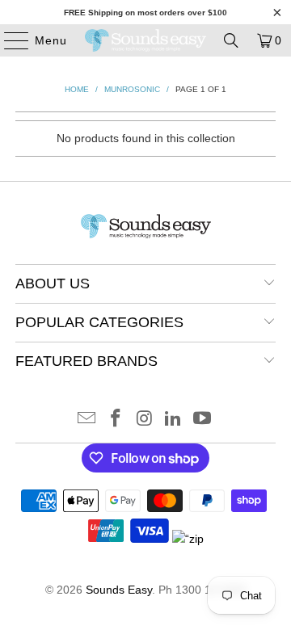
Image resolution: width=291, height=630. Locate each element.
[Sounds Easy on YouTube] (203, 420)
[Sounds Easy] (145, 40)
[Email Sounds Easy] (87, 420)
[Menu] (8, 40)
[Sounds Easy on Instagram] (145, 420)
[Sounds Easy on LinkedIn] (174, 420)
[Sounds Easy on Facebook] (115, 420)
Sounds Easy (119, 589)
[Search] (231, 40)
